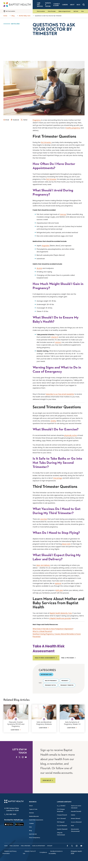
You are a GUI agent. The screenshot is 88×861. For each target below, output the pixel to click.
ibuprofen (46, 246)
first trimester (51, 179)
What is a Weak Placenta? (42, 631)
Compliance (43, 852)
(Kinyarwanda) (75, 830)
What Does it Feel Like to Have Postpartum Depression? (53, 629)
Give (82, 11)
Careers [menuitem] (65, 4)
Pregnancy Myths (50, 685)
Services (31, 813)
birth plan (59, 590)
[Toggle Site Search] (84, 5)
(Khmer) (75, 818)
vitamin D (54, 337)
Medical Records (34, 816)
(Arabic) (61, 806)
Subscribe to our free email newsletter (60, 394)
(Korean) (61, 818)
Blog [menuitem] (78, 4)
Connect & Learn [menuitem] (56, 4)
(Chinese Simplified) (61, 810)
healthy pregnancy (73, 128)
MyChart (76, 11)
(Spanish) (62, 829)
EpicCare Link (33, 834)
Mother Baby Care (46, 674)
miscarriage (57, 478)
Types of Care (33, 809)
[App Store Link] (8, 824)
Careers (31, 823)
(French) (62, 815)
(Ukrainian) (76, 807)
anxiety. (53, 421)
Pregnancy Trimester (66, 685)
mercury (63, 214)
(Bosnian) (76, 822)
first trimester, (46, 142)
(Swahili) (76, 811)
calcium (58, 342)
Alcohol (39, 268)
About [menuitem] (72, 4)
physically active (70, 435)
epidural (58, 583)
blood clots (66, 544)
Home (6, 845)
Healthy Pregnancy (51, 680)
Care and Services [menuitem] (40, 4)
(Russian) (62, 825)
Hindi (72, 825)
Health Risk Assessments (45, 658)
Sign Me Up (47, 780)
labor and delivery (43, 565)
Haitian (73, 815)
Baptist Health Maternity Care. (61, 613)
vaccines (43, 519)
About (31, 806)
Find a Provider (52, 11)
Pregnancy (37, 120)
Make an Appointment (64, 11)
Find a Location (41, 11)
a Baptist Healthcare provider (60, 618)
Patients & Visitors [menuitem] (48, 4)
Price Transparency (34, 837)
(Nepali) (60, 822)
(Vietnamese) (61, 834)
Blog (30, 830)
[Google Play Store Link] (19, 824)
